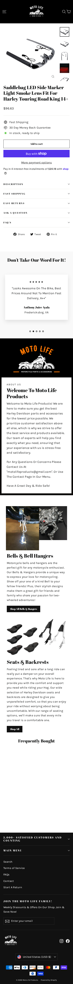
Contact (8, 881)
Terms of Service (14, 868)
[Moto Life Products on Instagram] (61, 940)
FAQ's (7, 222)
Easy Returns (14, 203)
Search (8, 861)
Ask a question (15, 212)
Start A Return (12, 887)
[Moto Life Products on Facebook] (68, 940)
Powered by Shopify (49, 980)
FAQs (6, 874)
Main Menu (12, 850)
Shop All (14, 729)
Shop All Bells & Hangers (23, 608)
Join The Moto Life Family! (27, 901)
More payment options (36, 162)
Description (13, 184)
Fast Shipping (14, 193)
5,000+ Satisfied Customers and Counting (32, 839)
